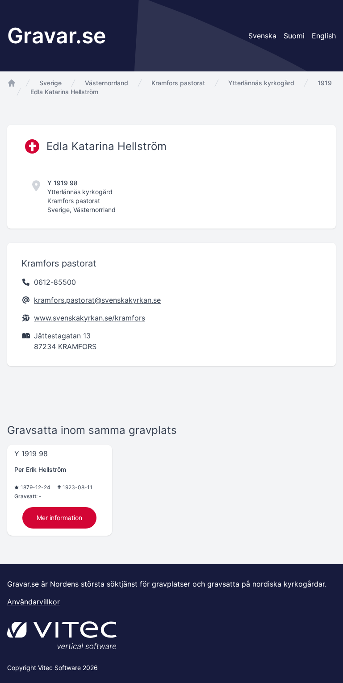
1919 (325, 83)
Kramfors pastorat (178, 83)
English (324, 35)
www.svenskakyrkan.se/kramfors (89, 317)
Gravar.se (56, 35)
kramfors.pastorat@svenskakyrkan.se (97, 300)
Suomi (294, 35)
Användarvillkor (33, 601)
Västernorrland (106, 83)
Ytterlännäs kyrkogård (261, 83)
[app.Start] (11, 83)
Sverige (50, 83)
